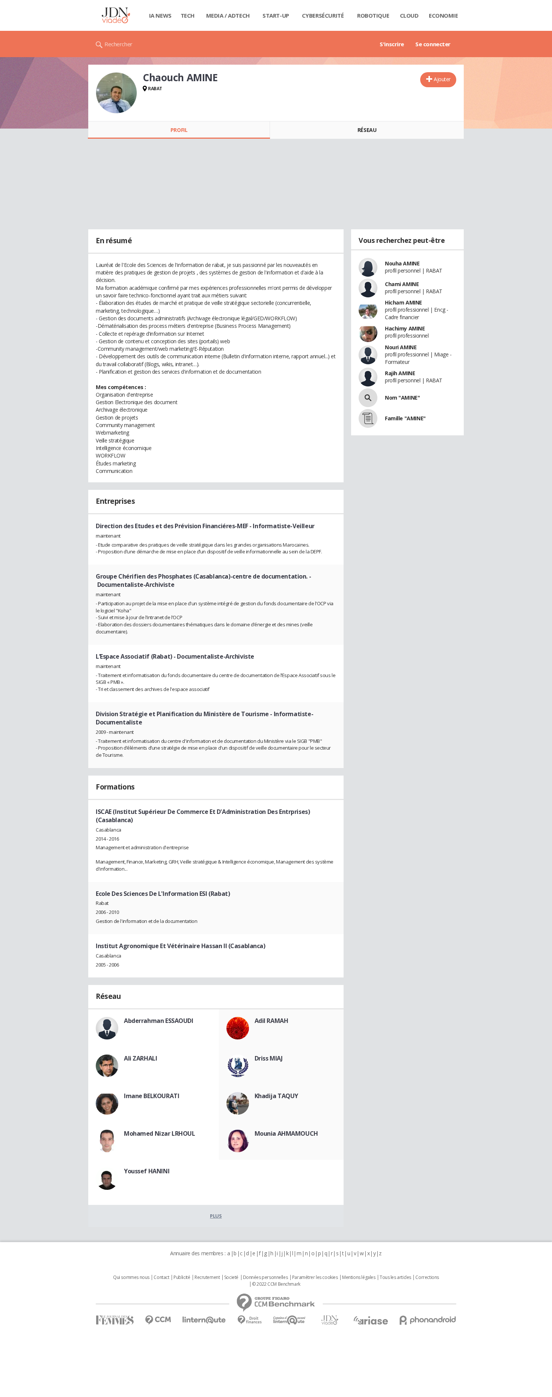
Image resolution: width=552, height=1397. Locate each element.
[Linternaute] (204, 1320)
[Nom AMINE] (368, 397)
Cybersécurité (323, 15)
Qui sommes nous (131, 1277)
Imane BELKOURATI (151, 1096)
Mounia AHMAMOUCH (286, 1133)
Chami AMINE (402, 284)
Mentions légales (358, 1277)
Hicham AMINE (403, 302)
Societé (231, 1277)
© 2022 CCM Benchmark (276, 1284)
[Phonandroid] (428, 1320)
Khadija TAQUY (277, 1096)
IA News (160, 15)
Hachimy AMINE (405, 328)
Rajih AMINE (400, 373)
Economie (443, 15)
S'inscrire (392, 44)
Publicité (181, 1277)
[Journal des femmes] (115, 1320)
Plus (216, 1215)
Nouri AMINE (400, 347)
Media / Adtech (228, 15)
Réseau (366, 129)
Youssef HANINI (146, 1171)
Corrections (427, 1277)
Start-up (275, 15)
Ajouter (442, 79)
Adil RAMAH (271, 1021)
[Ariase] (370, 1320)
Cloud (409, 15)
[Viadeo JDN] (329, 1320)
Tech (188, 15)
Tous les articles (395, 1277)
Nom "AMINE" (402, 397)
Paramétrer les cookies (315, 1277)
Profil (178, 129)
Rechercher (118, 44)
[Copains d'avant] (289, 1320)
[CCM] (158, 1320)
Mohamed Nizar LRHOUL (159, 1133)
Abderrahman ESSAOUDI (158, 1021)
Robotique (373, 15)
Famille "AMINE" (405, 418)
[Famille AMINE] (368, 418)
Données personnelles (265, 1277)
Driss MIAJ (269, 1058)
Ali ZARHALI (140, 1058)
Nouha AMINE (402, 263)
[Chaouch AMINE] (116, 93)
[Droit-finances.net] (249, 1320)
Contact (161, 1277)
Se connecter (433, 44)
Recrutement (207, 1277)
